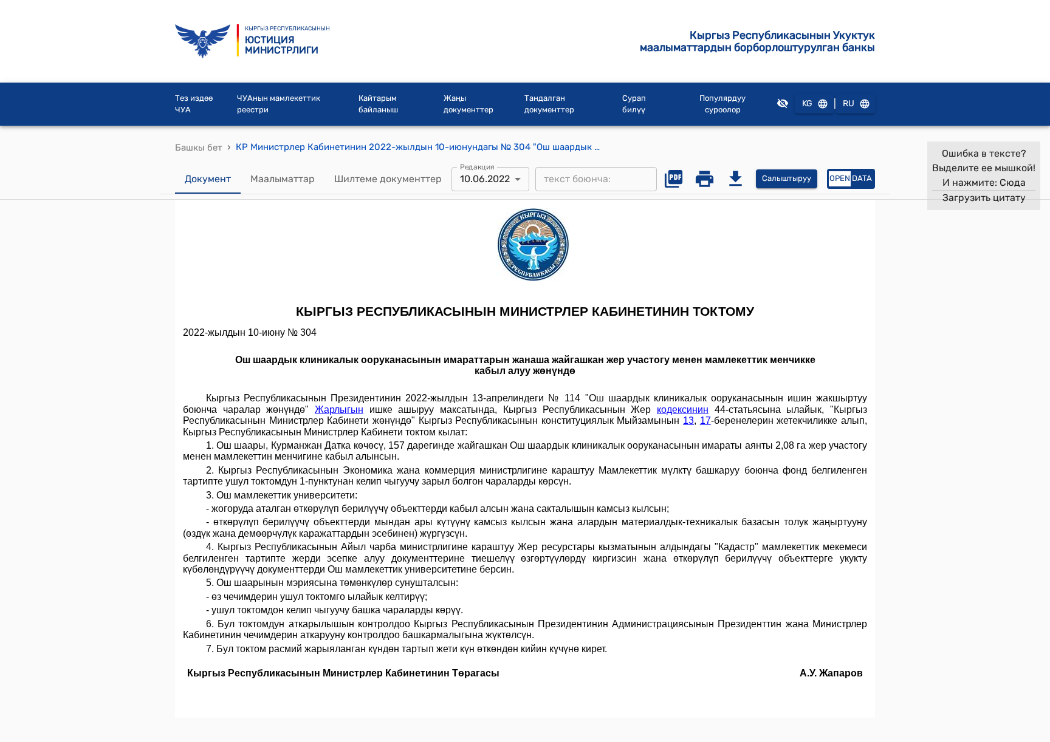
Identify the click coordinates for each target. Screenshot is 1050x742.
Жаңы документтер (468, 104)
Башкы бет (198, 147)
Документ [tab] (208, 179)
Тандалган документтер (549, 104)
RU (848, 103)
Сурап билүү (634, 104)
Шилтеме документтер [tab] (388, 179)
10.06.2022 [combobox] (485, 179)
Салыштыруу (786, 178)
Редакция (477, 166)
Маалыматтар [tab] (282, 179)
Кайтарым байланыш (378, 104)
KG (807, 103)
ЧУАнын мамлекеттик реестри (278, 104)
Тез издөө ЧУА (194, 104)
